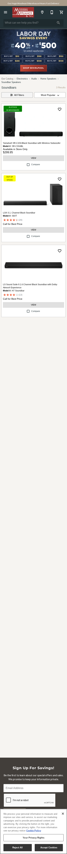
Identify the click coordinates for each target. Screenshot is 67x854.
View (33, 158)
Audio (34, 78)
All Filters (19, 95)
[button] (5, 12)
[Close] (63, 813)
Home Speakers (48, 78)
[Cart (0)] (61, 12)
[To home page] (23, 12)
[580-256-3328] (52, 12)
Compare (35, 164)
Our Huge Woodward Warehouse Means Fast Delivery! (33, 3)
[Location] (42, 12)
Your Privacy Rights (33, 837)
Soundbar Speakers (11, 82)
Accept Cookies (48, 847)
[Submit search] (58, 23)
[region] (33, 831)
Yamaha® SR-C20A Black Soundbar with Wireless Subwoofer (31, 143)
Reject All (17, 847)
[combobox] (50, 95)
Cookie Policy (33, 830)
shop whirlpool (33, 68)
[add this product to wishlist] (59, 109)
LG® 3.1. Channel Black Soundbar (19, 213)
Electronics (22, 78)
